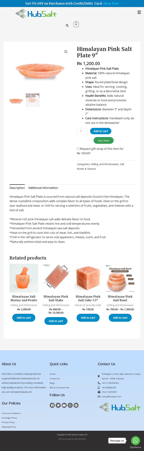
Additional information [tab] (43, 188)
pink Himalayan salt (41, 219)
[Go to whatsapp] (135, 440)
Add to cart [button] (24, 318)
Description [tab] (17, 188)
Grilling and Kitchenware (105, 164)
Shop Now (111, 3)
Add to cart (101, 131)
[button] (139, 12)
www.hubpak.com (23, 391)
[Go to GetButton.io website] (135, 447)
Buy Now (103, 140)
